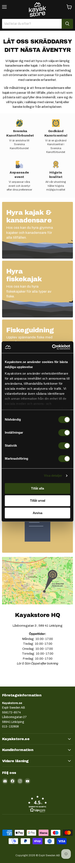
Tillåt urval (37, 501)
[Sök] (67, 24)
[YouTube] (27, 781)
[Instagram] (20, 781)
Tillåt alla (37, 488)
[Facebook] (12, 781)
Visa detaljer (53, 475)
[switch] (64, 432)
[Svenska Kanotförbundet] (19, 136)
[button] (37, 803)
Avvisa (37, 513)
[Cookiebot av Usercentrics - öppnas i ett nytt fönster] (53, 347)
